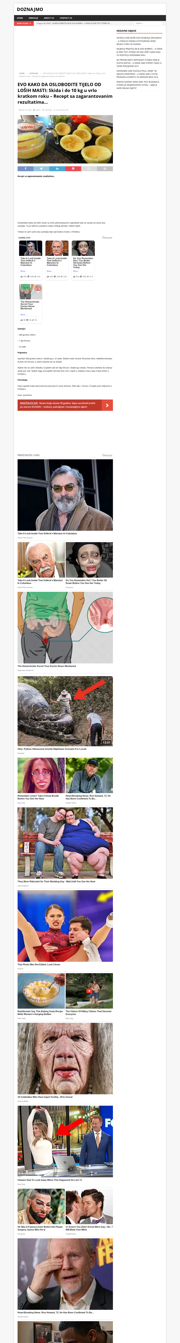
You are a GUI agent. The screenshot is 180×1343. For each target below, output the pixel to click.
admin (37, 110)
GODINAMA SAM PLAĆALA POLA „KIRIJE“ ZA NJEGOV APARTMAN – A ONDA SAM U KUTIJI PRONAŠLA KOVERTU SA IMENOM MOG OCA (137, 73)
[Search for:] (148, 23)
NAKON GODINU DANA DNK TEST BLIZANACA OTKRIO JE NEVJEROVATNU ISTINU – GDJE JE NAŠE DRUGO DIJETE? (138, 84)
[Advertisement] (65, 50)
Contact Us (66, 18)
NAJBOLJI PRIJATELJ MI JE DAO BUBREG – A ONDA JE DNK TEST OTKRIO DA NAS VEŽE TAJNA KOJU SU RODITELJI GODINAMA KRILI (139, 51)
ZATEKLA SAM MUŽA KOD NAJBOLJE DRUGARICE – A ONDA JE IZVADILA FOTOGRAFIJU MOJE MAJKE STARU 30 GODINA (139, 40)
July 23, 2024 (26, 110)
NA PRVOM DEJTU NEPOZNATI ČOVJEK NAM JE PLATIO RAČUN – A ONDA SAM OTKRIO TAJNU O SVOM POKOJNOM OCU (139, 63)
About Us (49, 18)
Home (20, 18)
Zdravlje (33, 18)
